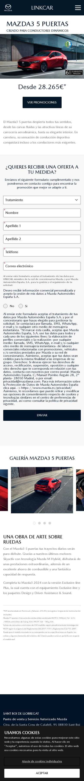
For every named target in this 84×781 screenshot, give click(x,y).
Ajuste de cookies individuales (42, 761)
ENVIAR (42, 415)
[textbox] (37, 200)
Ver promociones (42, 102)
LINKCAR (42, 7)
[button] (34, 523)
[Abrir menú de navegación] (78, 8)
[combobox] (42, 200)
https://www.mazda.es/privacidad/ (46, 388)
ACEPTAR (42, 773)
